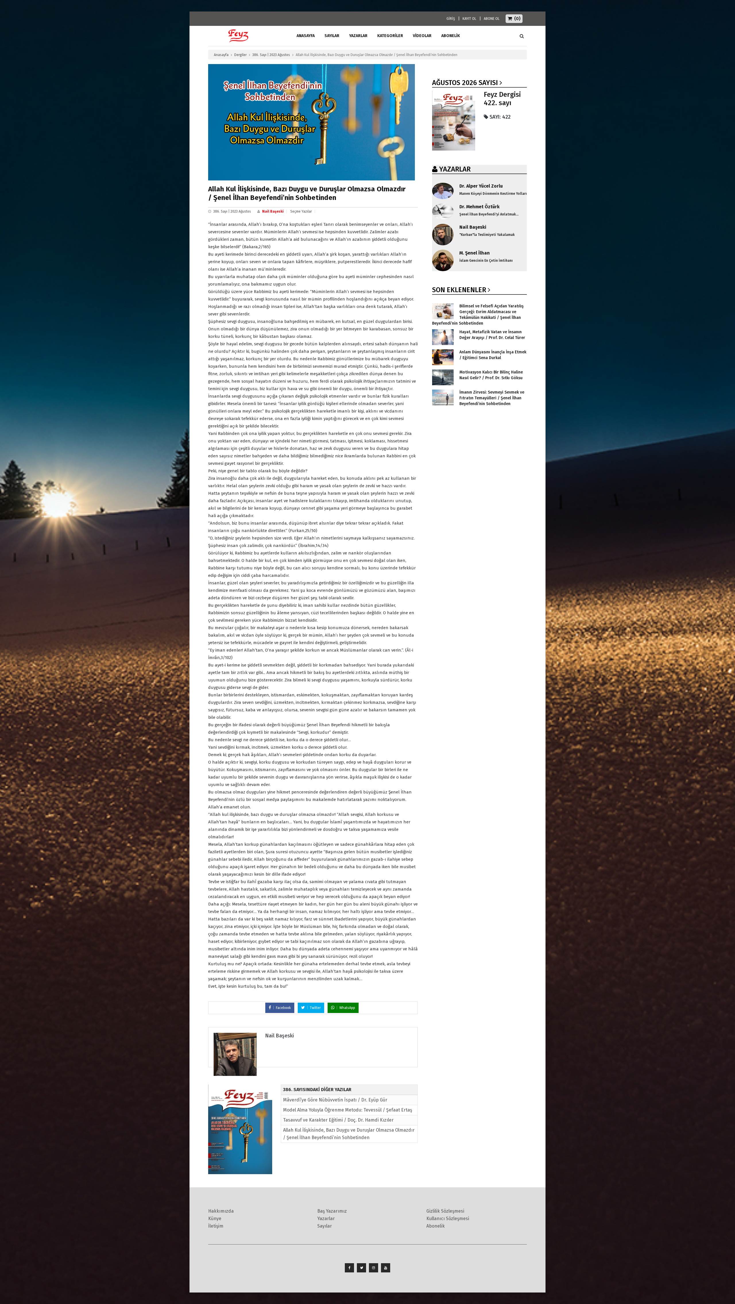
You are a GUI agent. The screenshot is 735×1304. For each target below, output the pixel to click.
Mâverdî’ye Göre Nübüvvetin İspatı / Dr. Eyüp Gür (335, 1100)
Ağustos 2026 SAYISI (465, 83)
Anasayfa (221, 55)
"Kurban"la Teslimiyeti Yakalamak (487, 235)
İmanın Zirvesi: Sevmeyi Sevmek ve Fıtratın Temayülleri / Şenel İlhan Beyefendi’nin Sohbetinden (491, 398)
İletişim (215, 1226)
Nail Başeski (273, 211)
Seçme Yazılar (301, 211)
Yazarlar (358, 35)
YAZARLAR (455, 169)
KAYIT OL (469, 19)
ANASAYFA (306, 35)
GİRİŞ (450, 19)
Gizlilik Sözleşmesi (445, 1211)
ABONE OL (492, 19)
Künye (214, 1218)
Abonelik (435, 1226)
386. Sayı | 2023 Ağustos (271, 55)
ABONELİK (450, 35)
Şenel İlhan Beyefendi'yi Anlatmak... (489, 214)
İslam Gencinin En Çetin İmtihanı (486, 261)
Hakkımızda (221, 1211)
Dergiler (240, 55)
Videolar (422, 35)
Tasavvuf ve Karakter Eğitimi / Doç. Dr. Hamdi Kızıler (338, 1120)
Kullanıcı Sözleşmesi (447, 1218)
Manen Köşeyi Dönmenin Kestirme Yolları (493, 194)
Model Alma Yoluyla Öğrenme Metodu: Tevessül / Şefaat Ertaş (347, 1110)
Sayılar (331, 35)
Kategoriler (390, 35)
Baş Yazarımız (332, 1211)
